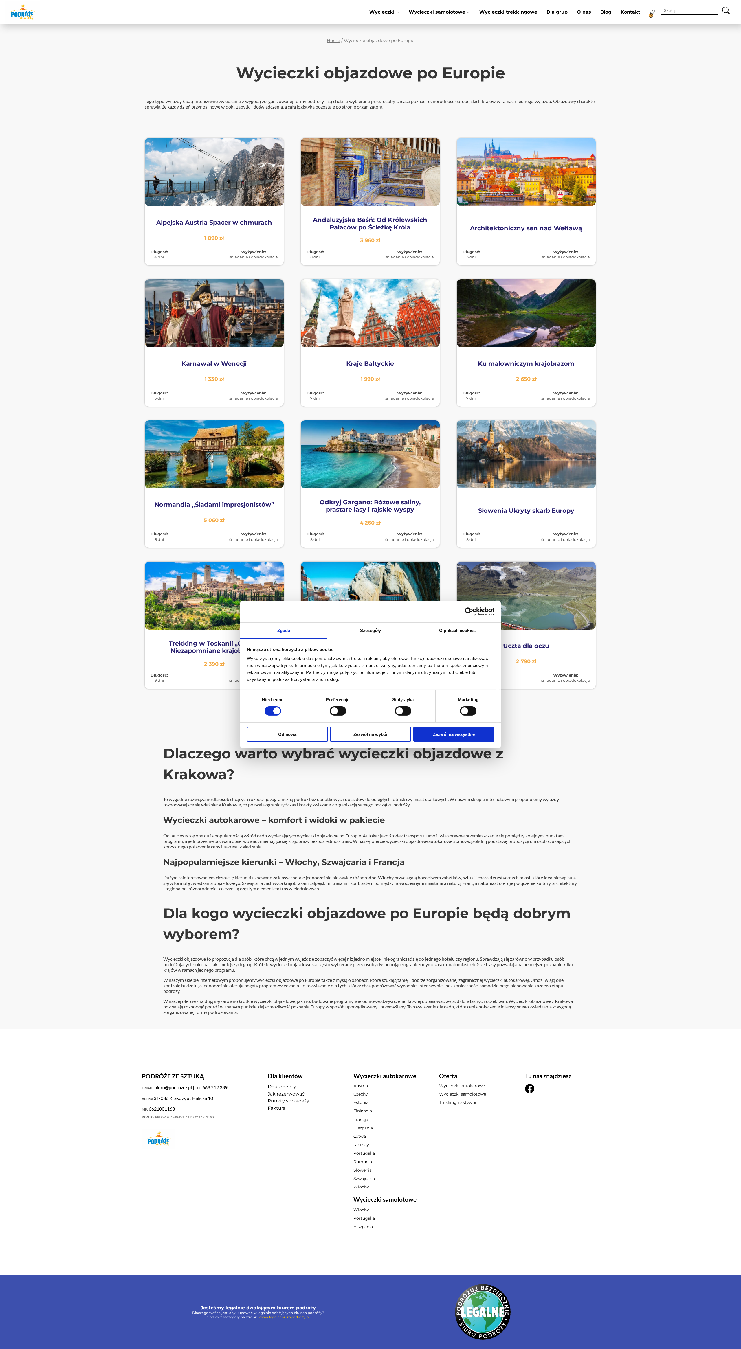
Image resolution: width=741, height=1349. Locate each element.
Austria (360, 1085)
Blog (605, 12)
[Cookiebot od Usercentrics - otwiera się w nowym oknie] (469, 611)
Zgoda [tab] (283, 630)
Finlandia (362, 1110)
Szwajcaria (364, 1178)
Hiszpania (363, 1128)
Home (333, 40)
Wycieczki (382, 12)
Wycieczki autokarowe (462, 1085)
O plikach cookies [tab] (457, 630)
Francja (360, 1119)
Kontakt (630, 12)
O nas (584, 12)
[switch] (338, 711)
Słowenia (362, 1170)
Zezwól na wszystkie (454, 734)
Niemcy (361, 1144)
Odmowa (287, 734)
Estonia (360, 1102)
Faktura (276, 1108)
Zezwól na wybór (370, 734)
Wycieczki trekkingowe (508, 12)
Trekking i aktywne (458, 1102)
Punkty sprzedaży (288, 1101)
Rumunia (362, 1161)
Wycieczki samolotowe (437, 12)
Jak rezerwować (286, 1094)
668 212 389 (215, 1087)
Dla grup (557, 12)
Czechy (360, 1094)
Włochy (361, 1187)
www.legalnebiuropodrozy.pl (284, 1317)
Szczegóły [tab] (370, 630)
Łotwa (359, 1136)
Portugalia (364, 1153)
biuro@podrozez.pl (173, 1087)
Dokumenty (282, 1086)
